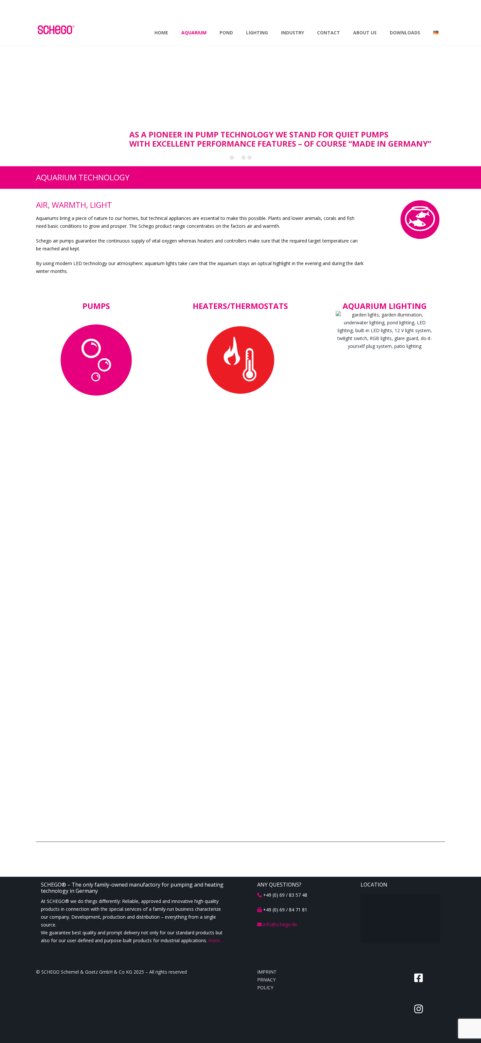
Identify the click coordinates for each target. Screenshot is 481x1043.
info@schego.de (280, 924)
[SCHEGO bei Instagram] (418, 1009)
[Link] (96, 360)
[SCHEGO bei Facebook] (418, 978)
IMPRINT (266, 972)
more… (215, 940)
